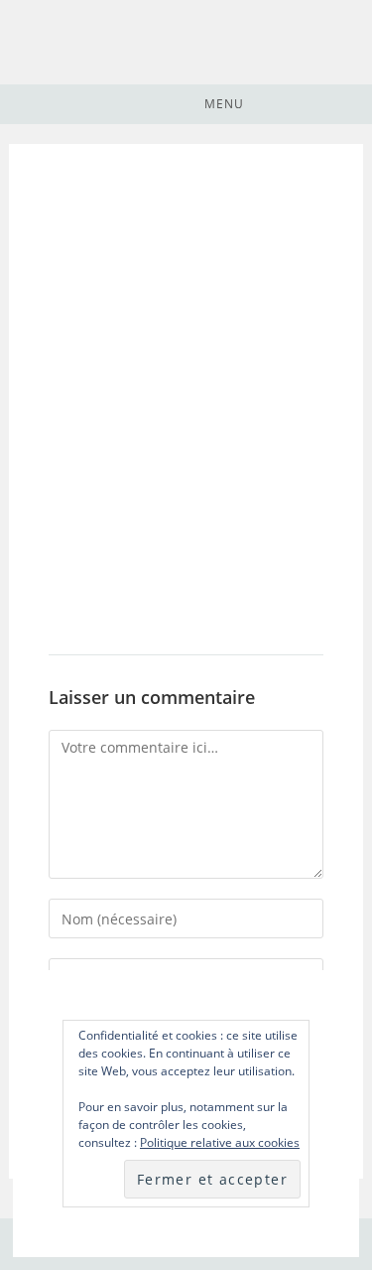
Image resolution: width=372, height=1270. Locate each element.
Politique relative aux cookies (220, 1142)
